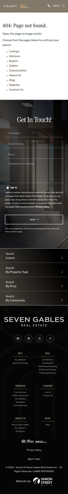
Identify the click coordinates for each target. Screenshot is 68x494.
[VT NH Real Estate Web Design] (42, 482)
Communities (17, 71)
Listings (14, 51)
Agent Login (34, 459)
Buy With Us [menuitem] (20, 359)
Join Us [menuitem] (48, 392)
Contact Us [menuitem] (48, 395)
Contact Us (16, 90)
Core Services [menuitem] (20, 392)
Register (14, 85)
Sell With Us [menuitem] (47, 359)
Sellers (13, 66)
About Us (15, 75)
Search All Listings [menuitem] (20, 363)
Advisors (14, 56)
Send (32, 219)
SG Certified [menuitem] (20, 399)
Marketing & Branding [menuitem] (47, 366)
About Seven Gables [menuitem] (20, 424)
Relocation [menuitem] (20, 402)
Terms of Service (11, 232)
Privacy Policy (42, 207)
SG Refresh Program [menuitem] (47, 369)
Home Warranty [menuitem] (20, 405)
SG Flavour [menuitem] (20, 431)
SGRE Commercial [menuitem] (20, 395)
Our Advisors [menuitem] (20, 428)
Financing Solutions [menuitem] (47, 373)
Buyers (13, 61)
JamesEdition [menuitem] (47, 363)
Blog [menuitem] (48, 424)
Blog (12, 80)
